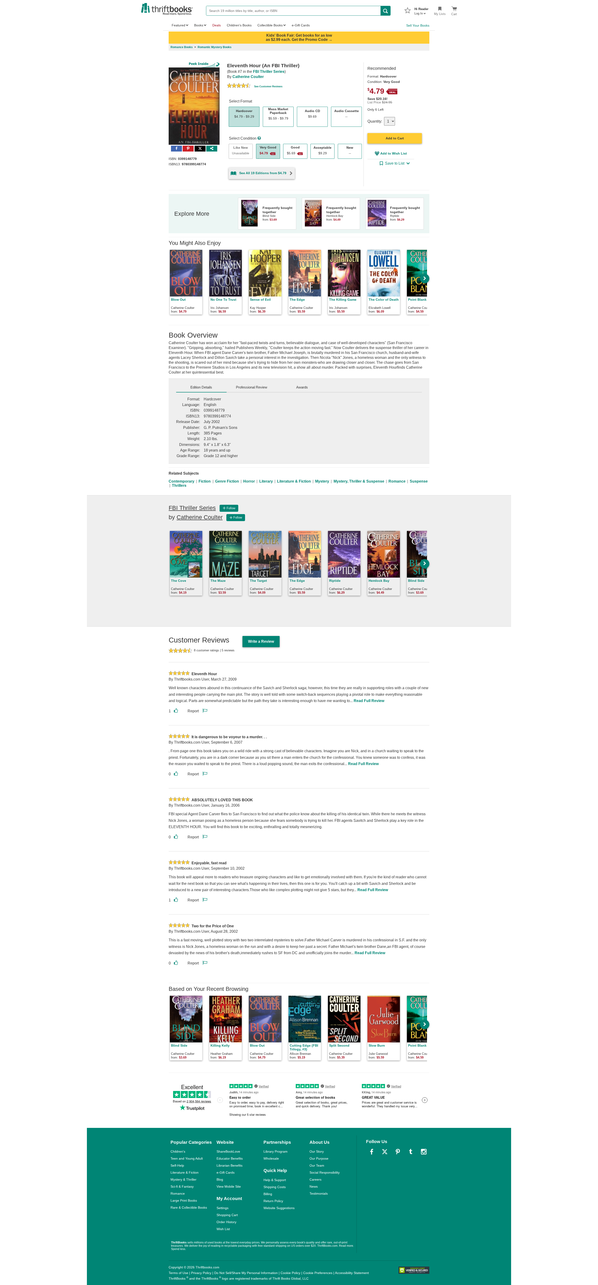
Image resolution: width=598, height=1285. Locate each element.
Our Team (317, 1165)
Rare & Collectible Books (189, 1207)
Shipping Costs (274, 1187)
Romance (397, 481)
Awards (302, 387)
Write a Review (261, 641)
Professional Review (251, 387)
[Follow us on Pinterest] (397, 1151)
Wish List (223, 1229)
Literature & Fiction (294, 481)
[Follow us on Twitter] (384, 1151)
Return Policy (273, 1201)
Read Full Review (369, 701)
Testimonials (319, 1193)
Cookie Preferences (317, 1273)
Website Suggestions (279, 1208)
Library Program (275, 1151)
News (314, 1186)
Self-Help (177, 1165)
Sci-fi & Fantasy (182, 1186)
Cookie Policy (290, 1273)
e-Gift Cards (226, 1172)
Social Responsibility (325, 1172)
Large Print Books (184, 1200)
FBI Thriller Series (269, 72)
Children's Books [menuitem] (239, 25)
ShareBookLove (228, 1151)
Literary (266, 481)
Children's (178, 1151)
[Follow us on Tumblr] (410, 1151)
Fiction (205, 481)
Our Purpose (319, 1158)
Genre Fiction (227, 481)
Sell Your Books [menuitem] (417, 25)
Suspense (419, 481)
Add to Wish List (393, 153)
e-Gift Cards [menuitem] (301, 25)
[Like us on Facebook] (371, 1151)
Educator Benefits (230, 1158)
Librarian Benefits (229, 1165)
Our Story (317, 1151)
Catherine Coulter (248, 77)
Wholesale (271, 1158)
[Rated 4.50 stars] (238, 86)
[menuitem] (421, 9)
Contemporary (181, 481)
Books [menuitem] (198, 25)
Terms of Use (178, 1273)
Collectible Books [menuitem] (270, 25)
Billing (267, 1194)
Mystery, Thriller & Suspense (359, 481)
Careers (315, 1179)
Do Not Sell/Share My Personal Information (246, 1273)
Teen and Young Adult (187, 1158)
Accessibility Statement (352, 1273)
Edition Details (201, 387)
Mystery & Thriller (183, 1179)
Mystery (322, 481)
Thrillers (179, 485)
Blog (220, 1179)
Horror (249, 481)
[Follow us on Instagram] (423, 1151)
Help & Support (274, 1180)
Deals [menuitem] (216, 25)
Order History (226, 1222)
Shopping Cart (227, 1215)
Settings (222, 1208)
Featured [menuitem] (178, 25)
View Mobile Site (229, 1186)
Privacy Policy (201, 1273)
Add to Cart (395, 138)
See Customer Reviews (268, 86)
